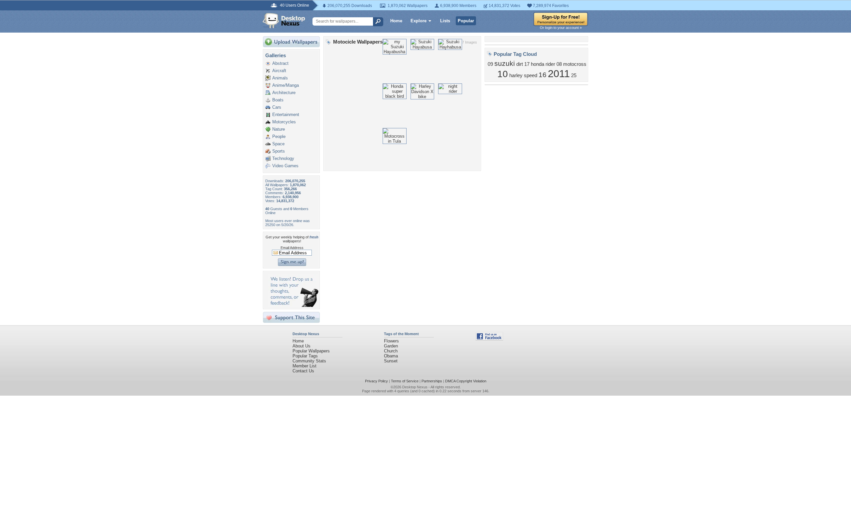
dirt (519, 64)
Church (391, 350)
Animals (280, 77)
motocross (574, 64)
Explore (418, 20)
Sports (278, 151)
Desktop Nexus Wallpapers (284, 20)
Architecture (284, 92)
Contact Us (303, 370)
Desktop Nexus (414, 387)
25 (573, 75)
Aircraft (279, 70)
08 (559, 64)
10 (502, 74)
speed (530, 75)
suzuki (504, 63)
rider (550, 64)
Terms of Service (405, 381)
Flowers (391, 340)
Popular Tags (305, 355)
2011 (559, 73)
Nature (278, 129)
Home (396, 20)
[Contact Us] (293, 305)
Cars (276, 107)
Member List (304, 365)
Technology (283, 158)
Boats (278, 99)
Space (278, 143)
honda (537, 64)
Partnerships (432, 381)
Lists (445, 20)
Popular (466, 20)
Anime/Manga (285, 85)
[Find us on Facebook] (489, 338)
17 (527, 64)
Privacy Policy (376, 381)
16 (543, 75)
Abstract (280, 63)
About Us (301, 345)
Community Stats (309, 360)
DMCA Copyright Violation (465, 381)
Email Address (292, 248)
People (279, 136)
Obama (391, 355)
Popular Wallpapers (311, 350)
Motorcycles (284, 121)
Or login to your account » (561, 28)
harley (516, 75)
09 (490, 64)
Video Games (285, 165)
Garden (391, 345)
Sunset (391, 360)
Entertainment (285, 114)
